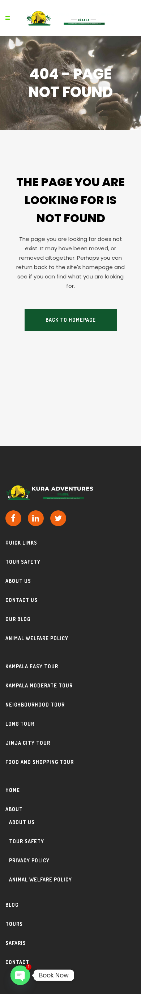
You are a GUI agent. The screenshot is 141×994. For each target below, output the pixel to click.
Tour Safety (22, 562)
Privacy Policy (29, 860)
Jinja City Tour (27, 743)
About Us (18, 581)
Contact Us (21, 600)
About (14, 809)
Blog (11, 905)
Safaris (15, 943)
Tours (14, 924)
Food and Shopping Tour (39, 762)
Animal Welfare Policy (36, 638)
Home (12, 790)
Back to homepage (71, 320)
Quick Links (21, 543)
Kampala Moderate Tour (39, 685)
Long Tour (19, 724)
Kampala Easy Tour (31, 666)
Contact (17, 962)
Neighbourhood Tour (35, 704)
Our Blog (17, 619)
